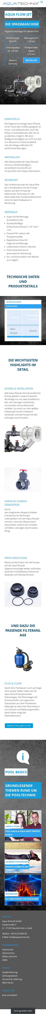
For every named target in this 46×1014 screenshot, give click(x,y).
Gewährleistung (10, 972)
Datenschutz (8, 953)
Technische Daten (13, 302)
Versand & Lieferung (12, 979)
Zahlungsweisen (10, 975)
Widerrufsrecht (9, 956)
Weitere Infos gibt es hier (19, 725)
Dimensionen (11, 306)
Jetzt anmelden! (9, 995)
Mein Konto (7, 982)
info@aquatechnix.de (19, 937)
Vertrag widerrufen (23, 1010)
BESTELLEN (31, 60)
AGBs (4, 960)
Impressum (7, 949)
